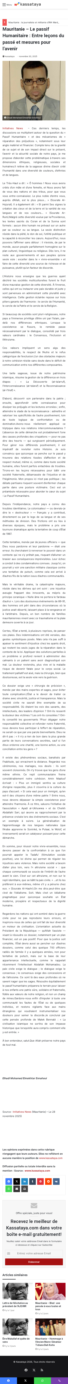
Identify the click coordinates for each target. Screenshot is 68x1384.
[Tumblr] (32, 1181)
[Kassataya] (27, 4)
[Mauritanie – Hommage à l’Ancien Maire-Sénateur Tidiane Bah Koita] (50, 1327)
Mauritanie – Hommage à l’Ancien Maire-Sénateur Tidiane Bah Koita (49, 1341)
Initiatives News (12, 128)
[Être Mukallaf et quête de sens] (17, 1327)
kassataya (10, 56)
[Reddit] (48, 1181)
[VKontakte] (56, 1181)
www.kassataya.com (51, 1158)
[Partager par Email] (16, 1188)
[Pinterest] (40, 1181)
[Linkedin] (24, 1181)
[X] (16, 1181)
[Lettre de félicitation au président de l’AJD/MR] (17, 1291)
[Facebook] (8, 1181)
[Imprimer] (24, 1188)
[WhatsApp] (8, 1188)
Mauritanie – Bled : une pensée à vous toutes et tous (48, 1306)
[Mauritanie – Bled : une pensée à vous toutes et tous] (50, 1291)
